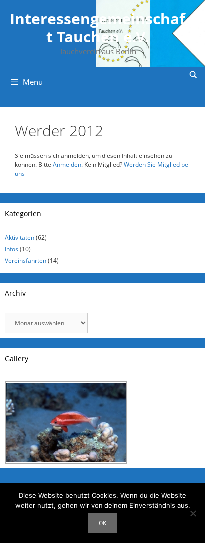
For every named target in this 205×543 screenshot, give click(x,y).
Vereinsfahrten (25, 260)
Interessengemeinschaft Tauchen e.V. (97, 27)
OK (102, 523)
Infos (11, 249)
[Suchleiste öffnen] (193, 74)
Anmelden (67, 164)
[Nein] (193, 513)
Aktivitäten (19, 237)
